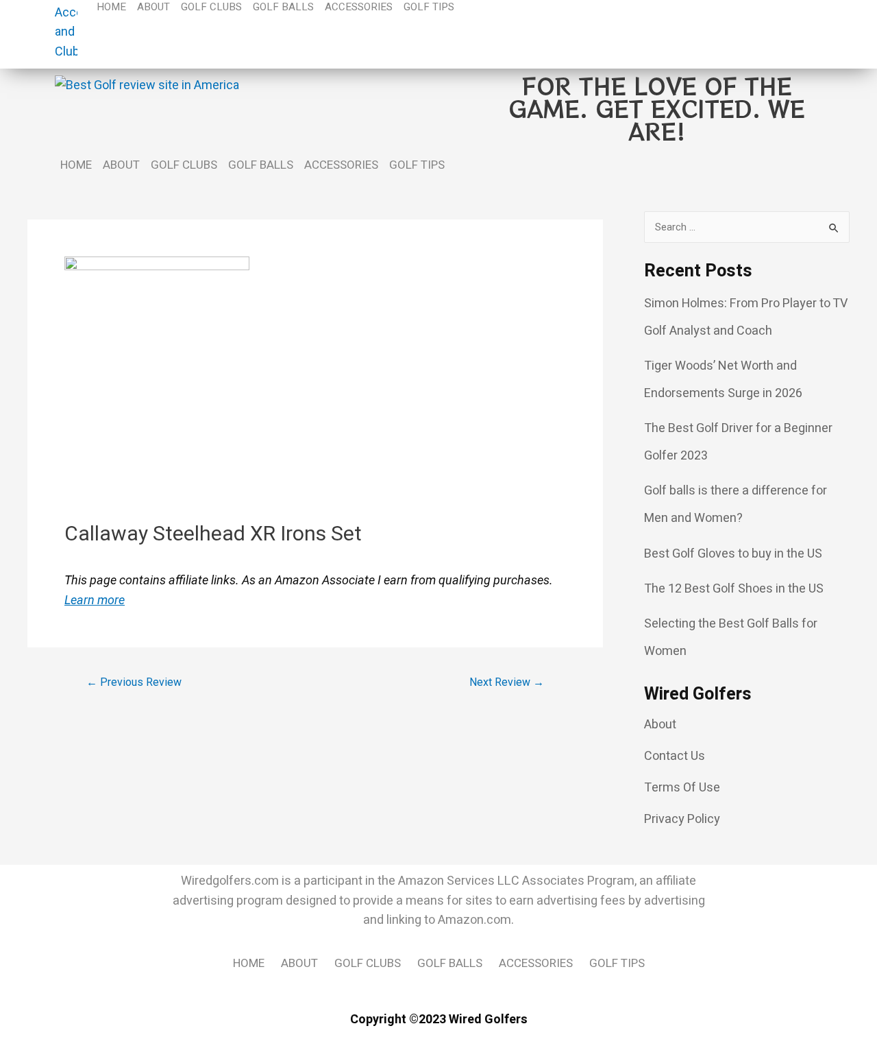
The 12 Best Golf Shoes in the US (734, 589)
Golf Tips (417, 165)
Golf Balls (260, 165)
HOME (76, 165)
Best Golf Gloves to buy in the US (733, 554)
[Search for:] (747, 227)
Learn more (94, 600)
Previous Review (134, 682)
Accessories (341, 165)
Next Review (506, 682)
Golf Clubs (184, 165)
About (121, 165)
